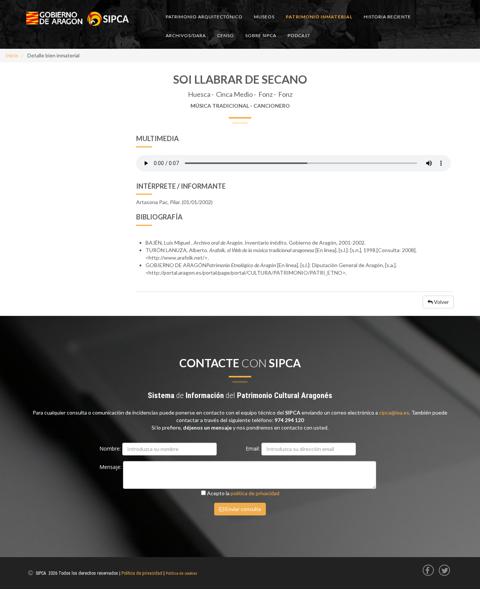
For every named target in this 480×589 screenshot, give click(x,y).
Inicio (12, 55)
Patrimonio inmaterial (319, 17)
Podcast (299, 35)
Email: (253, 448)
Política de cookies (181, 573)
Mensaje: (111, 466)
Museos (264, 17)
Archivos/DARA (186, 35)
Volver (441, 302)
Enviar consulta (242, 509)
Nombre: (110, 448)
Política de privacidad (142, 573)
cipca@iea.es (394, 412)
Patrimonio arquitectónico (204, 17)
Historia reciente (387, 17)
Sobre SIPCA (260, 35)
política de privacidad (255, 493)
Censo (225, 35)
